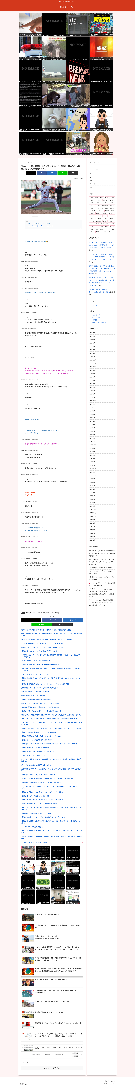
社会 (53, 612)
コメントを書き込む (52, 1068)
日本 (39, 612)
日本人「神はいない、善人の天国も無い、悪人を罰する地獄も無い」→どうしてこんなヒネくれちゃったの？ (101, 602)
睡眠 (48, 612)
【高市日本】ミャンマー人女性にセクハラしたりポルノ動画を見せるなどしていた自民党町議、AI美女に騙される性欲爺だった (101, 592)
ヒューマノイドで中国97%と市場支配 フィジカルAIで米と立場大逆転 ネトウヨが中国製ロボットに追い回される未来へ (101, 245)
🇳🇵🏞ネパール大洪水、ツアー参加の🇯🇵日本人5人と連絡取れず (102, 584)
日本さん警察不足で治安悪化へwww (100, 568)
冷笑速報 (95, 320)
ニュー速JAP (96, 315)
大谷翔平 (33, 612)
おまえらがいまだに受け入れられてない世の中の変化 (101, 572)
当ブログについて (110, 1081)
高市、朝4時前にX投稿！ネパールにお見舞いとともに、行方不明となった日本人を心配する (101, 562)
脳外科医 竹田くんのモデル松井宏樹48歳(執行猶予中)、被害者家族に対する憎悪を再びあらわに (102, 553)
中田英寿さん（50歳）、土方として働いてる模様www (101, 578)
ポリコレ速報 (96, 317)
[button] (73, 173)
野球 (57, 612)
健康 (28, 612)
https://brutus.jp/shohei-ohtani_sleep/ (40, 226)
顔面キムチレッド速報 (99, 322)
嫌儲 (23, 612)
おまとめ (95, 305)
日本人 (43, 612)
